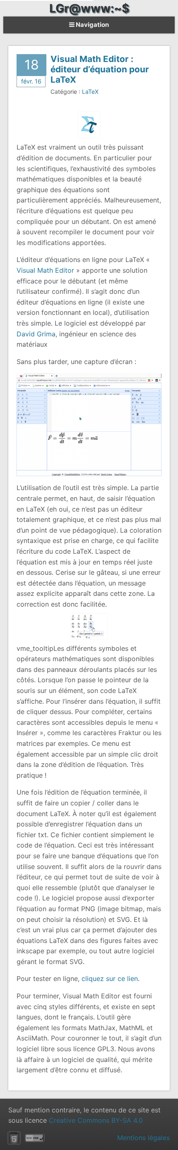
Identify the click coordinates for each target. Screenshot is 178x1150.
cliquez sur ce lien (110, 978)
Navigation (92, 25)
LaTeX (90, 91)
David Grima (36, 334)
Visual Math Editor (45, 270)
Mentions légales (143, 1137)
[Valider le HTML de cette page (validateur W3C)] (14, 1138)
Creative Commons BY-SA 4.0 (96, 1120)
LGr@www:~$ (89, 8)
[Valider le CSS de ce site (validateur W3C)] (35, 1138)
